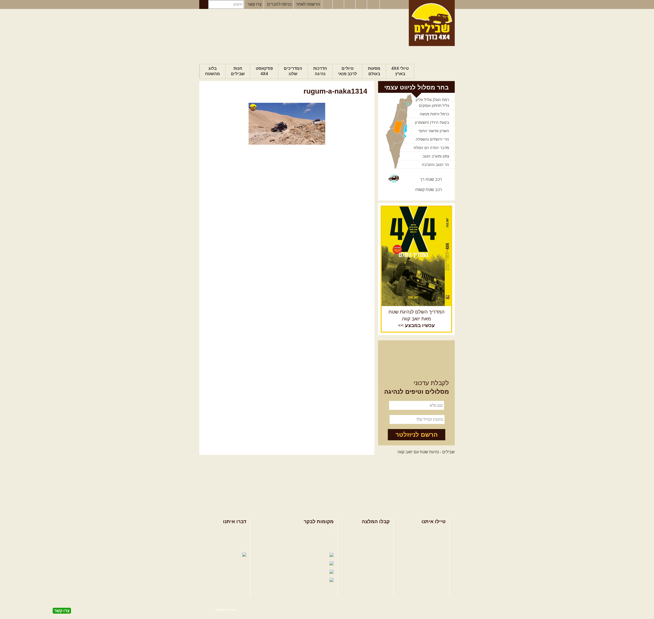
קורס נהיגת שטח (431, 555)
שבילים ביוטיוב (315, 547)
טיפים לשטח (379, 555)
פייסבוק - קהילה (314, 538)
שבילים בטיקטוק (313, 585)
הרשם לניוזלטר (416, 434)
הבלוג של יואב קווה (279, 555)
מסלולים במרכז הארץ (371, 538)
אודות (241, 530)
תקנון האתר (236, 547)
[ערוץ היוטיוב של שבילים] (350, 5)
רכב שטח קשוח (428, 189)
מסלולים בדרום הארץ (371, 547)
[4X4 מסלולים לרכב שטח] (416, 256)
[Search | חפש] (203, 4)
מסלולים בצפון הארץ (372, 530)
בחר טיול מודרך (432, 538)
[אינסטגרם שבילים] (339, 5)
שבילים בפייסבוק (313, 530)
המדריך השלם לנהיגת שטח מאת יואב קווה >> (417, 318)
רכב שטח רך (431, 179)
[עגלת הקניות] (362, 5)
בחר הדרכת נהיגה (430, 547)
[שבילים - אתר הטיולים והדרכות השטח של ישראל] (432, 23)
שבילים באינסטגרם (277, 572)
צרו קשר (254, 4)
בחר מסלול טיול (432, 530)
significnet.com (226, 610)
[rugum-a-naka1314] (286, 124)
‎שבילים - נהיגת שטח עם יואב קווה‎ (426, 452)
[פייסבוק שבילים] (327, 5)
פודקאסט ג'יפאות (283, 563)
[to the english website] (373, 4)
